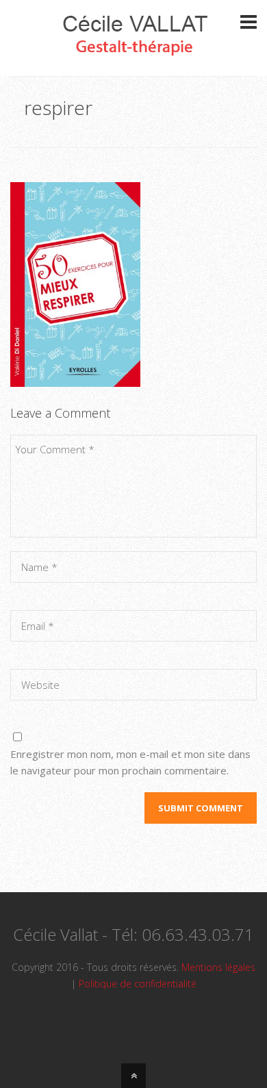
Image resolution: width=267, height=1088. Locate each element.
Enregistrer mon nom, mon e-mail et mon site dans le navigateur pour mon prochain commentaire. (130, 762)
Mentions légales (218, 967)
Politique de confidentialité (137, 983)
